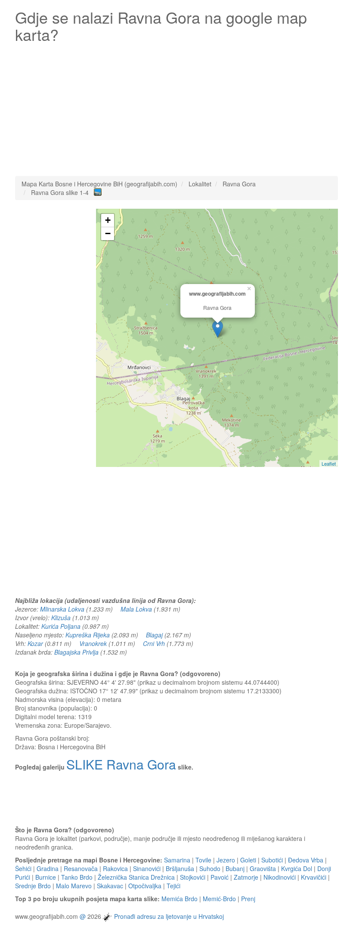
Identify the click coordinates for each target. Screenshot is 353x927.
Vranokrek (93, 643)
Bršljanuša (180, 868)
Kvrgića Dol (296, 868)
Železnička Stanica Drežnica (136, 877)
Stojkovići (192, 877)
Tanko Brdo (77, 877)
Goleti (248, 860)
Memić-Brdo (219, 898)
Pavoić (220, 877)
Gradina (48, 868)
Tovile (203, 860)
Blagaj (154, 634)
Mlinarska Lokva (62, 609)
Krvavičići (313, 877)
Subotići (272, 860)
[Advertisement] (176, 107)
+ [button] (108, 220)
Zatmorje (246, 877)
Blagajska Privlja (76, 652)
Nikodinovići (279, 877)
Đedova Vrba (305, 860)
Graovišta (263, 868)
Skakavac (110, 885)
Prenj (248, 898)
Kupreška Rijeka (87, 634)
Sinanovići (147, 868)
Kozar (35, 643)
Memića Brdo (179, 898)
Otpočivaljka (144, 885)
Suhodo (209, 868)
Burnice (45, 877)
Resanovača (81, 868)
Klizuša (61, 617)
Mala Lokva (136, 609)
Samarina (177, 860)
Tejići (173, 885)
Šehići (23, 868)
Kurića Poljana (61, 626)
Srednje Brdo (33, 885)
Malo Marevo (74, 885)
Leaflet (329, 463)
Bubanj (235, 868)
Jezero (226, 860)
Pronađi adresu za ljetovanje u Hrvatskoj (169, 916)
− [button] (108, 233)
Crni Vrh (154, 643)
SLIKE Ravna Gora (121, 764)
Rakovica (115, 868)
